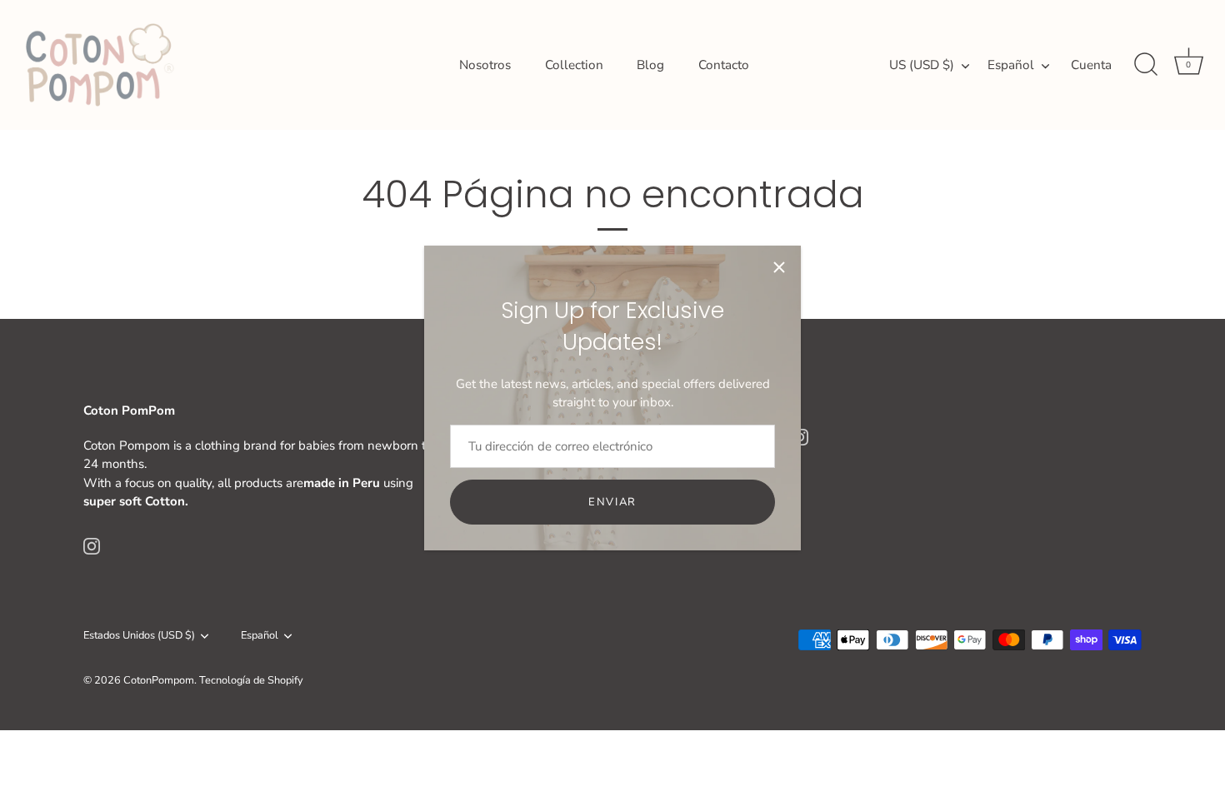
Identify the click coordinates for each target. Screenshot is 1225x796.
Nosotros (485, 65)
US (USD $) (921, 65)
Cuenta (1091, 65)
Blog (650, 65)
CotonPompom (158, 680)
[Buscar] (1146, 65)
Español (1011, 65)
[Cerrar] (779, 267)
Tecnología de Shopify (251, 680)
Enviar (612, 502)
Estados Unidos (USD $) (139, 636)
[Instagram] (91, 545)
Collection (574, 65)
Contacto (723, 65)
